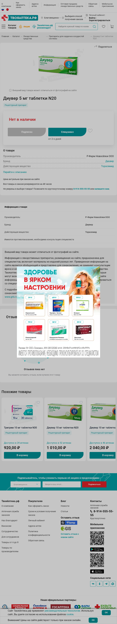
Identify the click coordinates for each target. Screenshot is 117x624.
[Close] (96, 270)
